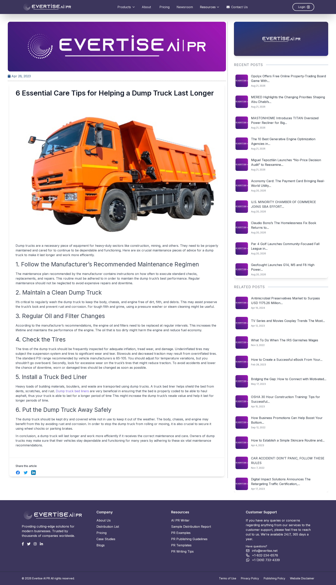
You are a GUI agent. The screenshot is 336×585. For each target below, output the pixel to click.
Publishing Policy (274, 578)
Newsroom (185, 7)
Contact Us (239, 7)
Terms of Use (227, 578)
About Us (103, 520)
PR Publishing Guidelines (189, 539)
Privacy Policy (250, 578)
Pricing (164, 7)
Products (124, 7)
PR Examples (181, 533)
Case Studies (105, 539)
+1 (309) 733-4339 (266, 560)
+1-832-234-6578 (265, 555)
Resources (208, 7)
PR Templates (181, 545)
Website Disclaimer (302, 578)
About (146, 7)
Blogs (100, 545)
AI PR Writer (180, 520)
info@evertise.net (264, 551)
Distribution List (107, 526)
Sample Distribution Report (191, 526)
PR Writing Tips (182, 551)
